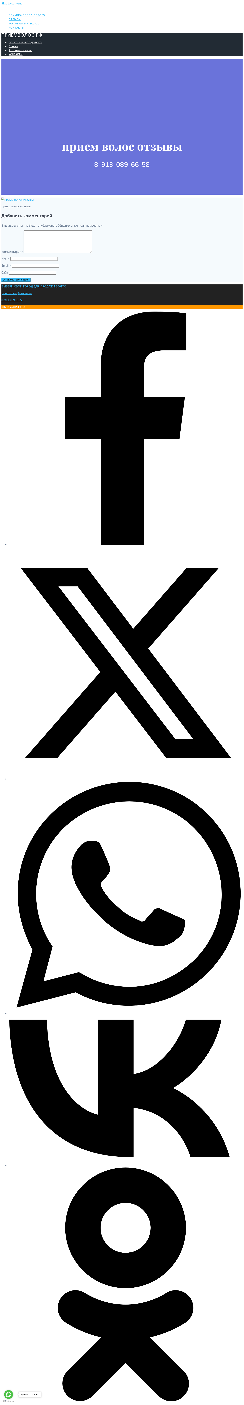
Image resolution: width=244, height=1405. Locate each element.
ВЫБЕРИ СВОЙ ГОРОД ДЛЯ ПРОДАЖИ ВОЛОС (33, 286)
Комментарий (12, 252)
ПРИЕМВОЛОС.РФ (21, 7)
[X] (126, 779)
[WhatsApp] (126, 1013)
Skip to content (11, 3)
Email (6, 265)
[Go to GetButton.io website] (8, 1401)
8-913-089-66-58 (12, 300)
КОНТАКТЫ (16, 27)
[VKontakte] (126, 1166)
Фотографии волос (24, 23)
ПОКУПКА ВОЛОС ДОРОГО (27, 15)
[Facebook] (126, 544)
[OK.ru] (126, 1400)
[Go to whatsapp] (8, 1394)
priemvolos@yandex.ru (16, 293)
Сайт (4, 272)
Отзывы (15, 19)
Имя (5, 259)
